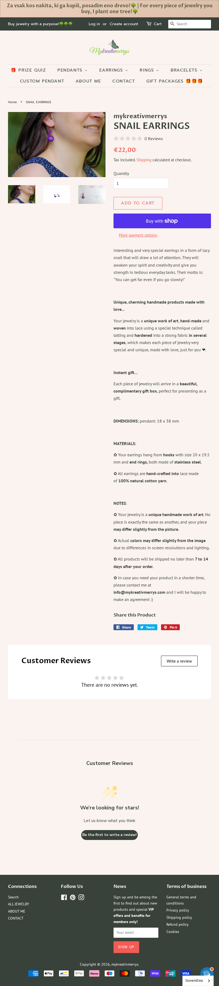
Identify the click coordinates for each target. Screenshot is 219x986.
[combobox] (198, 981)
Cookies (172, 931)
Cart (158, 24)
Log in (94, 24)
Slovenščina (194, 980)
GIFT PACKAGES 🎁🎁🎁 (174, 81)
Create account (124, 24)
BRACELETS (185, 70)
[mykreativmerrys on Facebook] (64, 898)
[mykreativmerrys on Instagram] (81, 898)
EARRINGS (112, 70)
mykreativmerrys (124, 964)
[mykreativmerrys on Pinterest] (73, 898)
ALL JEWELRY (18, 904)
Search (13, 897)
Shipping (143, 159)
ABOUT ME (88, 81)
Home (12, 102)
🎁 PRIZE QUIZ (28, 70)
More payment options (138, 235)
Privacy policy (177, 910)
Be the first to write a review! (109, 834)
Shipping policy (179, 917)
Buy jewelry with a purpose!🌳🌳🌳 (40, 24)
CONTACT (123, 81)
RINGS (148, 70)
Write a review (179, 661)
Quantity (121, 173)
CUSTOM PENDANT (42, 81)
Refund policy (177, 924)
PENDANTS (70, 70)
